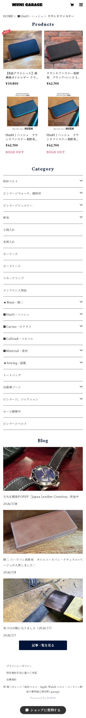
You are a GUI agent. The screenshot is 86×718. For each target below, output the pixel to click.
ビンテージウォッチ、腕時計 (22, 193)
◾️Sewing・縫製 (14, 363)
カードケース (12, 266)
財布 (6, 217)
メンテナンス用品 (15, 290)
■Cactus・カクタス (17, 327)
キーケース (10, 254)
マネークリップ (13, 278)
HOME (8, 16)
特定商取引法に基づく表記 (21, 672)
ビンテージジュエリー (18, 205)
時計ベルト (10, 181)
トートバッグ (12, 375)
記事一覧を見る (43, 645)
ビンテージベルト (15, 423)
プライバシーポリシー (19, 666)
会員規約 (11, 679)
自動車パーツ (12, 387)
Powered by (38, 698)
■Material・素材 (15, 351)
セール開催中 (12, 411)
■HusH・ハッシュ (30, 16)
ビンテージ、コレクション (21, 399)
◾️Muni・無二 (13, 302)
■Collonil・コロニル (18, 339)
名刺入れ (9, 242)
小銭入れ (9, 230)
